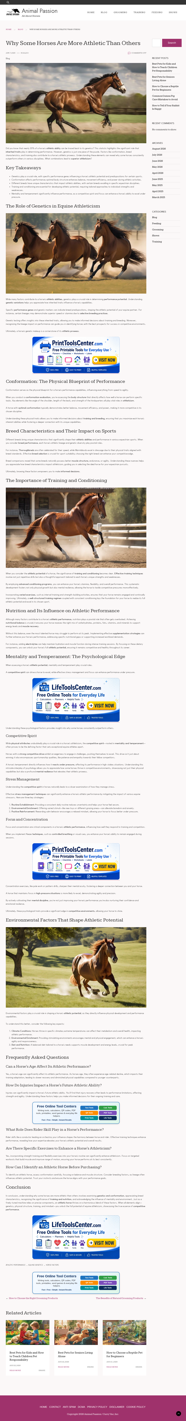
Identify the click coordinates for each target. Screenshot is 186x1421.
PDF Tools (108, 1113)
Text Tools (89, 1108)
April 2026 (157, 173)
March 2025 (158, 197)
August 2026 (159, 148)
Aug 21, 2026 (112, 1362)
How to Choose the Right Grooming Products (33, 1298)
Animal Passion (40, 11)
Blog (104, 12)
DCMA (81, 1407)
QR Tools (89, 1113)
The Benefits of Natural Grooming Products (119, 1298)
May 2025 (157, 185)
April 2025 (157, 191)
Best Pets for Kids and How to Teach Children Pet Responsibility (27, 1356)
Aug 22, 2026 (15, 1365)
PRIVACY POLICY (97, 1407)
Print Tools (89, 1118)
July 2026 (157, 154)
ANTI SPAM (69, 1407)
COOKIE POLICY (135, 1407)
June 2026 (157, 161)
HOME (43, 1407)
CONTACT (55, 1407)
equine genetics (35, 1265)
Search (172, 42)
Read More (15, 1370)
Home (91, 12)
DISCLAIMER (116, 1407)
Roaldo (25, 53)
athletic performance (15, 1265)
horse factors (52, 1265)
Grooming (120, 12)
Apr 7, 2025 (10, 53)
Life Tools (108, 1118)
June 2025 (157, 179)
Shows (173, 12)
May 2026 (157, 166)
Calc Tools (108, 1108)
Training (139, 12)
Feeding (157, 12)
